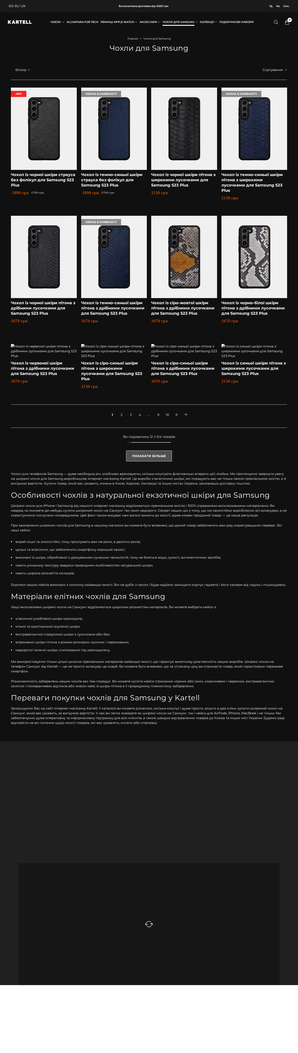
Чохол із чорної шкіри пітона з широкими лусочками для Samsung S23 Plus (183, 180)
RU (17, 6)
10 (167, 414)
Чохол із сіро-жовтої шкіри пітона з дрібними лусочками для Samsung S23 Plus (182, 308)
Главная (132, 38)
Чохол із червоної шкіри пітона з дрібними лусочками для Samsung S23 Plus (42, 368)
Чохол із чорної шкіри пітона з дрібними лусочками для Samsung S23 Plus (43, 308)
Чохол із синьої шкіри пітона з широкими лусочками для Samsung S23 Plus (253, 368)
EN (11, 6)
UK (23, 6)
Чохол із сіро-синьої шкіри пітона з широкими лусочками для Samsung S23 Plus (111, 371)
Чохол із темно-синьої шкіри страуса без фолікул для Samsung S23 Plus (111, 180)
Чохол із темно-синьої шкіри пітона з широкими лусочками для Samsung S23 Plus (252, 182)
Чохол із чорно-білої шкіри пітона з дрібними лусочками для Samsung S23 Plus (253, 308)
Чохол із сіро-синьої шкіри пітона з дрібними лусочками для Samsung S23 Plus (182, 368)
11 (176, 414)
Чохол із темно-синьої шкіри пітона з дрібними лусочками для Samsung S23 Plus (112, 308)
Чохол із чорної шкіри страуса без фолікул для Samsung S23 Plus (43, 180)
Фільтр (20, 70)
